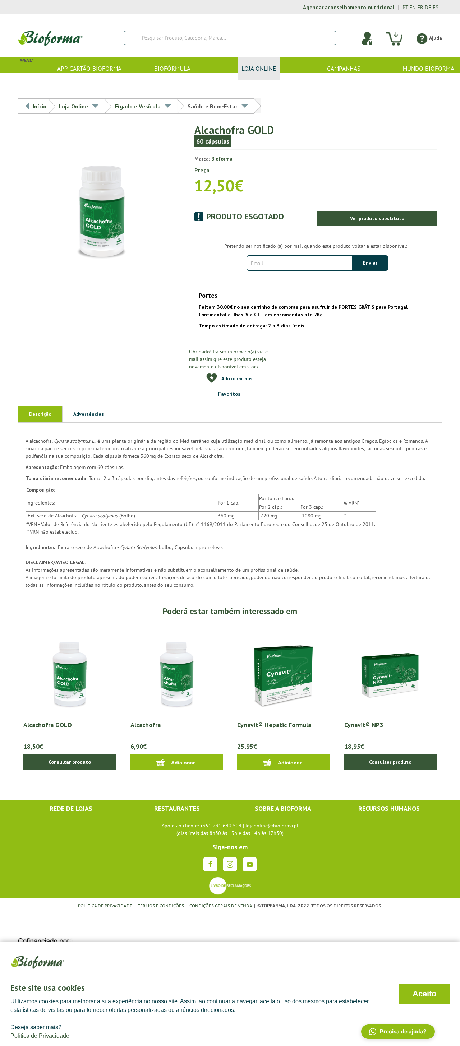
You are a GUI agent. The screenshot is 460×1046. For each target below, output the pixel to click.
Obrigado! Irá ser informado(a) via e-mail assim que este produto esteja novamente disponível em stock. (229, 359)
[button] (398, 1031)
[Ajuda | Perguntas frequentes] (421, 38)
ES (435, 7)
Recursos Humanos (389, 808)
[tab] (40, 414)
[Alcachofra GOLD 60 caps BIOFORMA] (101, 200)
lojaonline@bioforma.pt (272, 825)
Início (39, 106)
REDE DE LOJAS (71, 808)
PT (405, 7)
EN (412, 7)
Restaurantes (177, 808)
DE (428, 7)
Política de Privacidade (39, 1036)
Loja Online (73, 106)
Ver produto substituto (377, 218)
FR (420, 7)
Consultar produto (70, 762)
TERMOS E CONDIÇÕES (161, 905)
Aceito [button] (424, 993)
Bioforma (222, 158)
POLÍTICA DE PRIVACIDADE (105, 905)
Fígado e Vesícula (138, 106)
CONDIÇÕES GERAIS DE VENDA (221, 905)
